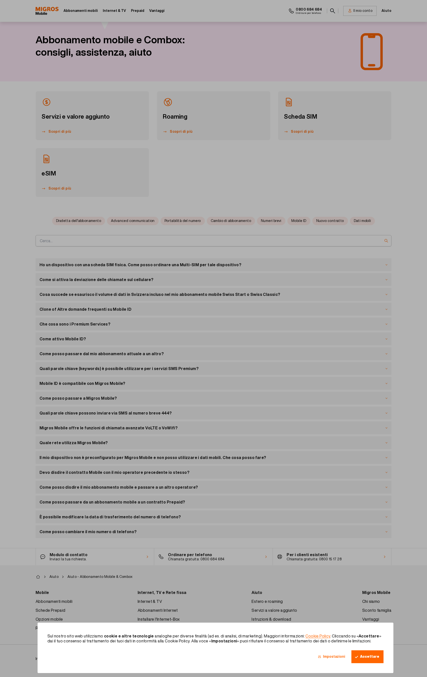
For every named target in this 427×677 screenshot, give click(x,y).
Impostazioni (334, 656)
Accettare (369, 656)
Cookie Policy (317, 636)
